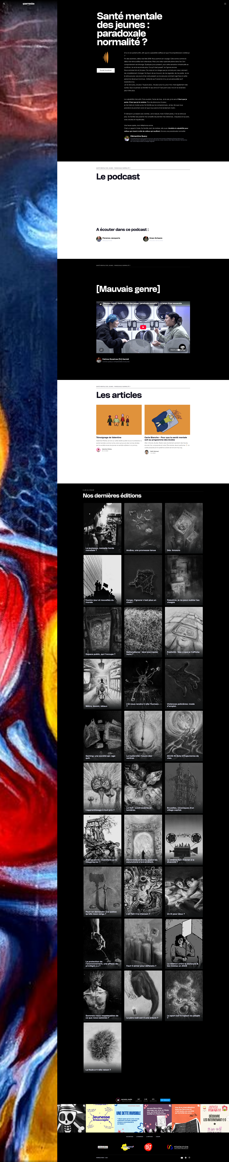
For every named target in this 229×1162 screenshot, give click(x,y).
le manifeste (139, 1136)
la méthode (149, 1136)
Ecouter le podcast (106, 70)
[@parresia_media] (118, 1100)
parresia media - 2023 (102, 1157)
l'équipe (158, 1136)
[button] (226, 4)
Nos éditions (129, 1136)
